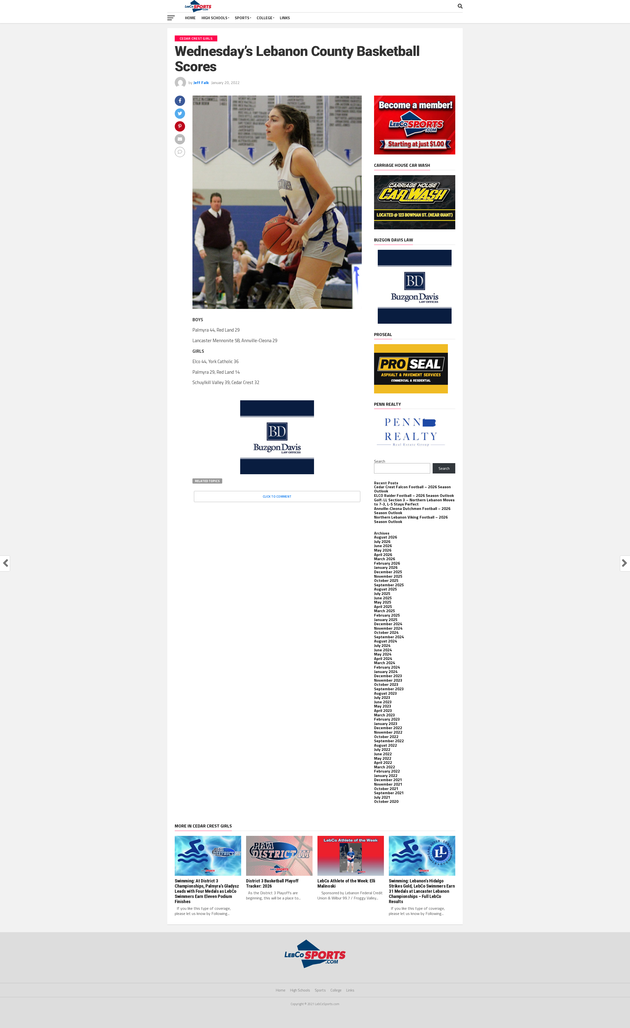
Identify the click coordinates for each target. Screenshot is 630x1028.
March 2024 (384, 663)
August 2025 (385, 589)
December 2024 (388, 624)
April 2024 (383, 658)
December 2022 (388, 728)
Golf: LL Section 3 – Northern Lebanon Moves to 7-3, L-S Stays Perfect (414, 502)
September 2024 (389, 637)
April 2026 (383, 554)
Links (285, 18)
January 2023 (385, 723)
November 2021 (388, 784)
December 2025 (388, 572)
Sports (242, 18)
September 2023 (389, 689)
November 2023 (388, 680)
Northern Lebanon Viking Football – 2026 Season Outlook (411, 519)
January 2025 (385, 620)
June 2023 (383, 702)
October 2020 (386, 801)
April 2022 (383, 762)
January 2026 (385, 567)
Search (379, 461)
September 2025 (389, 585)
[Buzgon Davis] (277, 473)
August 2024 (385, 641)
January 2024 (385, 671)
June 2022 (383, 754)
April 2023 (383, 710)
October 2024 (386, 632)
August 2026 (385, 537)
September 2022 (389, 741)
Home (190, 18)
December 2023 (388, 676)
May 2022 (382, 758)
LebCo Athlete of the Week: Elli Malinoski (346, 883)
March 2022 (384, 767)
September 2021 (389, 793)
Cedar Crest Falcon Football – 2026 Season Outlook (412, 489)
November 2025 (388, 576)
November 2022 (388, 732)
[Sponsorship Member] (414, 153)
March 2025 (384, 611)
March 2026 (384, 559)
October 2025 (386, 580)
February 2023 (387, 719)
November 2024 (388, 628)
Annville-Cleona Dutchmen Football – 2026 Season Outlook (412, 511)
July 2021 (382, 797)
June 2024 (383, 650)
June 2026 (383, 546)
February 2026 (387, 563)
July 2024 (382, 645)
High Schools (214, 18)
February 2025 (387, 615)
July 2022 (382, 749)
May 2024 (382, 654)
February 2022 (387, 771)
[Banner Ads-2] (414, 228)
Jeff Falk (201, 82)
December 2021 (388, 780)
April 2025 (383, 606)
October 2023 (386, 684)
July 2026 (382, 541)
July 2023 (382, 697)
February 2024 (387, 667)
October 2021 (386, 789)
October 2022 (386, 737)
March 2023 (384, 715)
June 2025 (383, 598)
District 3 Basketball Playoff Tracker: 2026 (272, 883)
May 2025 (382, 602)
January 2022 (385, 775)
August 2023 (385, 693)
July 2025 (382, 593)
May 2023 (382, 706)
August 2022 (385, 745)
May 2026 (382, 550)
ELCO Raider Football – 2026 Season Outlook (414, 495)
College (264, 18)
